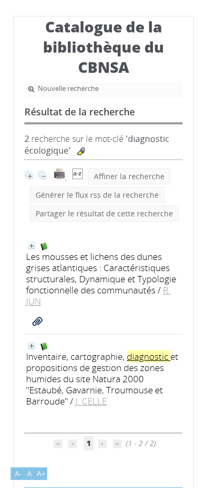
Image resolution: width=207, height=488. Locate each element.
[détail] (31, 245)
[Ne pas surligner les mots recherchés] (81, 151)
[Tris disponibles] (77, 176)
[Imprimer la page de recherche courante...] (60, 176)
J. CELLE (91, 401)
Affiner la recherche (129, 176)
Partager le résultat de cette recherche (104, 213)
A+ (41, 473)
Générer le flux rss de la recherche (97, 195)
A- (18, 473)
